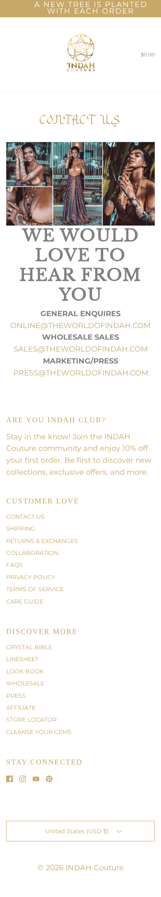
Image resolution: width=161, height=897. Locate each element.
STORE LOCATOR (31, 719)
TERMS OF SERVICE (35, 589)
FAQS (14, 564)
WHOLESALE (25, 683)
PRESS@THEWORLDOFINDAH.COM (80, 372)
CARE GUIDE (24, 601)
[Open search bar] (15, 54)
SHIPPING (20, 528)
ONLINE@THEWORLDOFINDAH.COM (80, 325)
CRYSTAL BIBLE (29, 647)
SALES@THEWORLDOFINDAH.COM (81, 349)
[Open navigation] (6, 54)
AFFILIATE (21, 707)
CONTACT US (25, 516)
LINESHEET (22, 659)
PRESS (16, 695)
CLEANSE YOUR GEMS (38, 732)
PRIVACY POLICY (30, 577)
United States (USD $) (78, 831)
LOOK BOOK (25, 671)
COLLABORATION (32, 553)
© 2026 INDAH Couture (81, 867)
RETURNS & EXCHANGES (42, 541)
